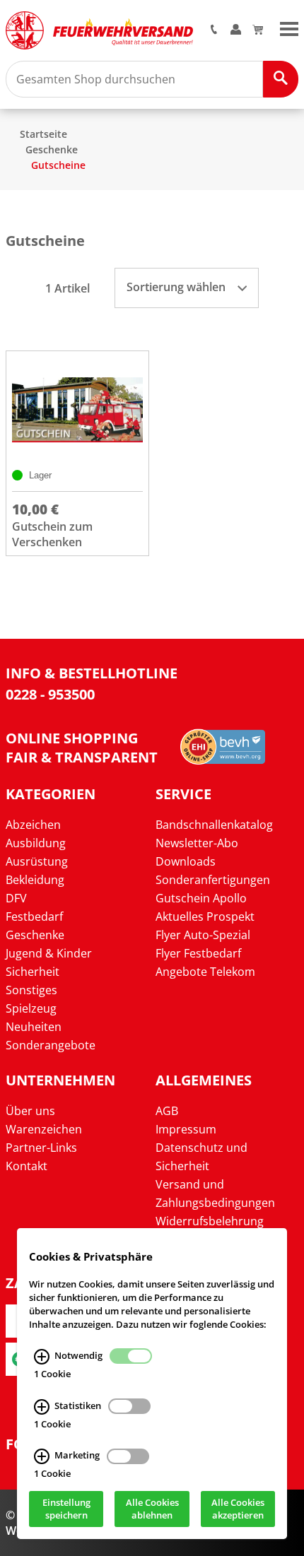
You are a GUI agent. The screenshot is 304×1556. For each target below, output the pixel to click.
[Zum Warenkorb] (257, 30)
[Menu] (289, 27)
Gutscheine (58, 165)
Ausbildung (36, 843)
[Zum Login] (235, 30)
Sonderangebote (50, 1045)
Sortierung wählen (177, 287)
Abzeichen (33, 824)
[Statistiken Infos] (41, 1407)
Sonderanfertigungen (213, 880)
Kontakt (26, 1166)
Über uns (30, 1111)
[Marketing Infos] (41, 1457)
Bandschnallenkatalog (214, 824)
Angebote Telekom (205, 971)
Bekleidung (35, 880)
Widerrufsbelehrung (210, 1221)
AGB (167, 1111)
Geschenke (51, 149)
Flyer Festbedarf (198, 953)
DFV (16, 898)
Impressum (186, 1129)
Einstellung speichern (66, 1509)
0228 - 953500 (50, 694)
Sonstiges (31, 990)
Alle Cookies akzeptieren (237, 1509)
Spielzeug (31, 1008)
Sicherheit (32, 971)
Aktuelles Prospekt (205, 916)
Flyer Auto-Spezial (203, 935)
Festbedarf (34, 916)
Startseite (43, 134)
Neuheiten (34, 1027)
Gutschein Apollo (201, 898)
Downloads (186, 861)
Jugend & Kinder (49, 953)
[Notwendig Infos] (41, 1357)
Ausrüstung (37, 861)
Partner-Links (41, 1147)
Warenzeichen (44, 1129)
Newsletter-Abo (197, 843)
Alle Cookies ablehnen (152, 1509)
